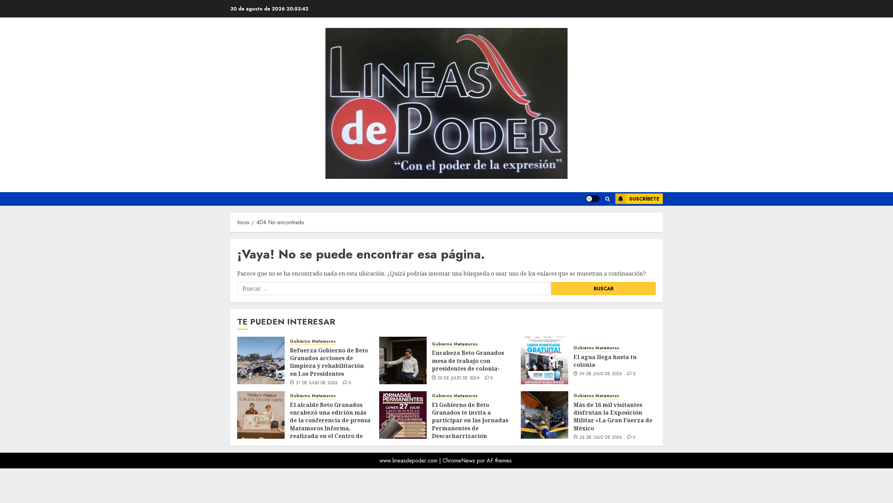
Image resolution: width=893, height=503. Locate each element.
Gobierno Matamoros (313, 341)
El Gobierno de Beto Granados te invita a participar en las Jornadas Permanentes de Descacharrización (470, 420)
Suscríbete (644, 198)
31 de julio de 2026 (317, 383)
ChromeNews (459, 461)
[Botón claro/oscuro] (593, 198)
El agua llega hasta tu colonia (605, 361)
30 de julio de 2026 (458, 378)
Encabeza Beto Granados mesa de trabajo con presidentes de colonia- (468, 360)
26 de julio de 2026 (600, 437)
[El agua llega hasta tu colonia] (544, 360)
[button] (607, 199)
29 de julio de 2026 (600, 374)
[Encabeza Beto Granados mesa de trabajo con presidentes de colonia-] (403, 360)
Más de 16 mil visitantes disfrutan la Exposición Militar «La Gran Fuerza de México (612, 416)
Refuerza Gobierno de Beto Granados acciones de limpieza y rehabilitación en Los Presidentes (329, 362)
